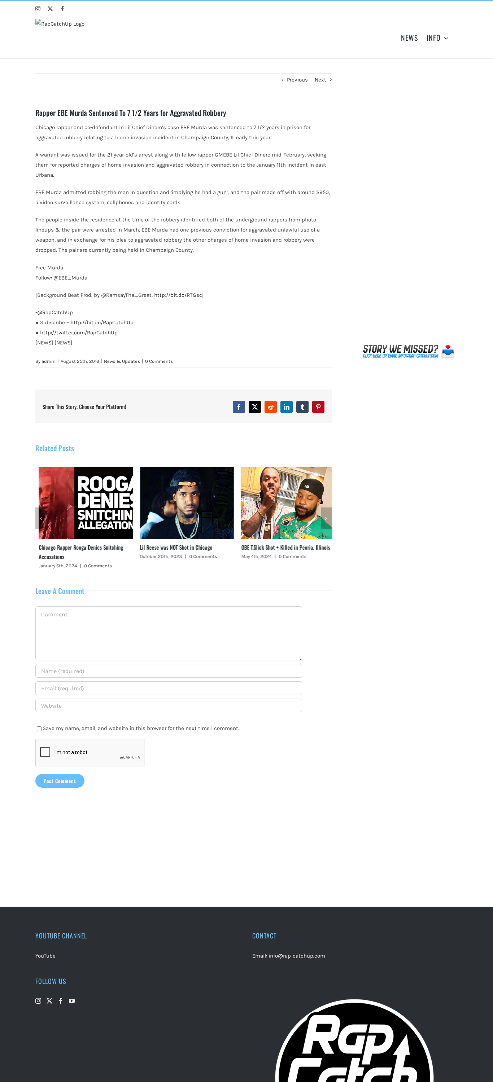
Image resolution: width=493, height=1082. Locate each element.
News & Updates (122, 361)
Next (320, 79)
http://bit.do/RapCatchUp (102, 322)
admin (49, 361)
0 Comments (159, 361)
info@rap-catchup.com (297, 956)
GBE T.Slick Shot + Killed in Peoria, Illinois (282, 547)
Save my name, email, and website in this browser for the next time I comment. (141, 728)
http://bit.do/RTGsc (178, 295)
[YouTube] (72, 1001)
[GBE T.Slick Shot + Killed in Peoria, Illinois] (285, 470)
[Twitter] (49, 1001)
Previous (297, 79)
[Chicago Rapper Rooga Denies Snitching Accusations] (82, 470)
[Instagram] (38, 1001)
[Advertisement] (409, 207)
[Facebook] (61, 1001)
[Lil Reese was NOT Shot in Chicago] (183, 470)
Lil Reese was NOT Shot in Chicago (172, 547)
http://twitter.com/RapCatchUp (79, 332)
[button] (40, 518)
